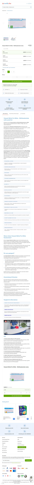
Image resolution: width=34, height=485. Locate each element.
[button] (31, 4)
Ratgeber (3, 443)
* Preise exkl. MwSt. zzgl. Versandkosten (8, 67)
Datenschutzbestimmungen (16, 462)
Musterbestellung (5, 441)
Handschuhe (4, 10)
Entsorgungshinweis (5, 439)
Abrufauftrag (4, 452)
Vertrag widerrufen (21, 447)
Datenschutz (20, 441)
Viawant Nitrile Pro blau (8, 309)
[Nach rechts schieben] (30, 23)
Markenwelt (4, 448)
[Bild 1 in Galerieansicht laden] (5, 38)
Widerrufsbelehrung (21, 449)
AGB (18, 439)
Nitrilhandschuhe (10, 10)
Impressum (19, 443)
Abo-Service (4, 450)
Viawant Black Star (7, 315)
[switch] (31, 481)
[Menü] (32, 476)
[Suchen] (31, 7)
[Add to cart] (14, 419)
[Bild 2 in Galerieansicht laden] (13, 38)
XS (3, 71)
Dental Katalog (20, 451)
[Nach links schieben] (3, 23)
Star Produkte (4, 446)
